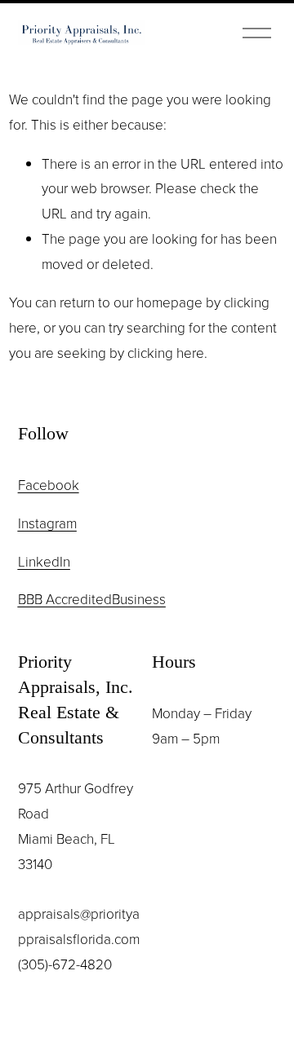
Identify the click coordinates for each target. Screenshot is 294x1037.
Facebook (48, 484)
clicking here (165, 352)
